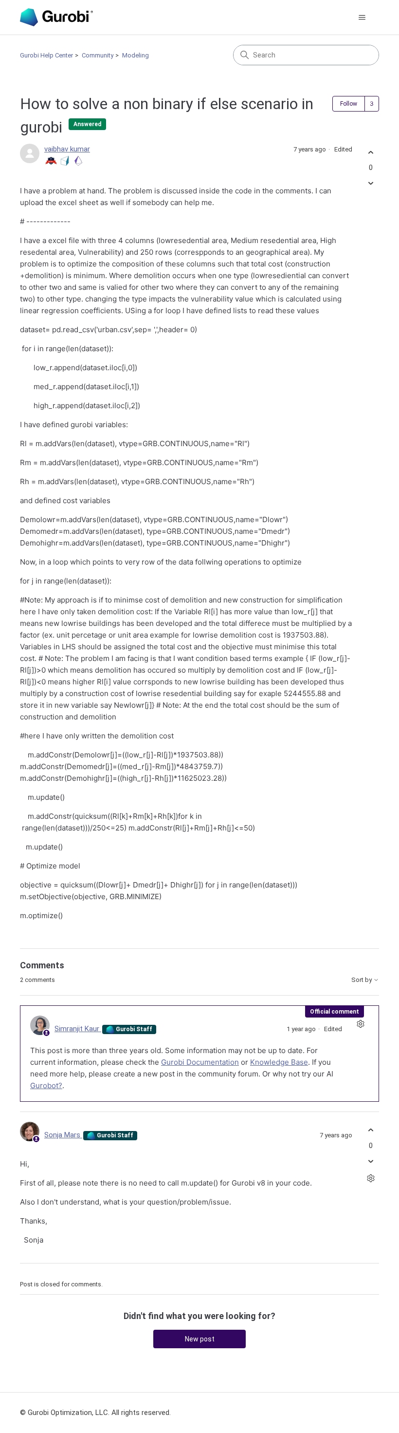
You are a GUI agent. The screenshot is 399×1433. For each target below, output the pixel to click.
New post (200, 1339)
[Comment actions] (360, 1024)
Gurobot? (46, 1085)
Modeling (135, 55)
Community (97, 55)
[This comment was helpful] (370, 1130)
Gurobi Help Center (46, 55)
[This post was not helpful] (370, 183)
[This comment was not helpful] (370, 1160)
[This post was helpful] (370, 152)
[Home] (56, 17)
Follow (348, 103)
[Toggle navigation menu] (362, 17)
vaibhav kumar (67, 149)
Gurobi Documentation (200, 1062)
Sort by (362, 980)
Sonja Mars (63, 1135)
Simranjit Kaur (77, 1028)
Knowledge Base (279, 1062)
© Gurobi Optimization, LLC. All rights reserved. (95, 1412)
